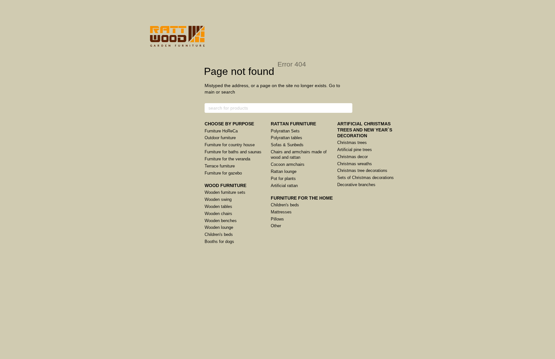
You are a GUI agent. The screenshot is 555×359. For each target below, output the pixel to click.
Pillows (277, 219)
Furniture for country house (230, 144)
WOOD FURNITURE (225, 185)
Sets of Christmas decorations (365, 177)
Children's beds (219, 234)
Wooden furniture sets (225, 192)
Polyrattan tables (286, 137)
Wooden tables (218, 206)
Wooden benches (221, 220)
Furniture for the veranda (227, 159)
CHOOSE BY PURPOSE (229, 123)
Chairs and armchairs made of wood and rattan (299, 154)
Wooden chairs (218, 213)
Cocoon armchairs (287, 164)
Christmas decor (352, 156)
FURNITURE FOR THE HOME (302, 198)
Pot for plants (283, 178)
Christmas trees (352, 142)
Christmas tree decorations (362, 170)
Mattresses (281, 212)
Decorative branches (356, 184)
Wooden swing (218, 199)
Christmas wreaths (354, 163)
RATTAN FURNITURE (293, 123)
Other (276, 225)
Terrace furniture (220, 166)
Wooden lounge (219, 227)
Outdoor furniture (220, 137)
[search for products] (347, 108)
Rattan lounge (283, 171)
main (210, 91)
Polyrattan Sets (285, 131)
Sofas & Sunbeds (287, 144)
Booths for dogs (219, 241)
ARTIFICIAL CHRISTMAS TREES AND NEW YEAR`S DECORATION (364, 129)
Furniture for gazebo (223, 173)
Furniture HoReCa (221, 131)
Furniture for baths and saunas (233, 151)
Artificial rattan (284, 185)
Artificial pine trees (354, 149)
